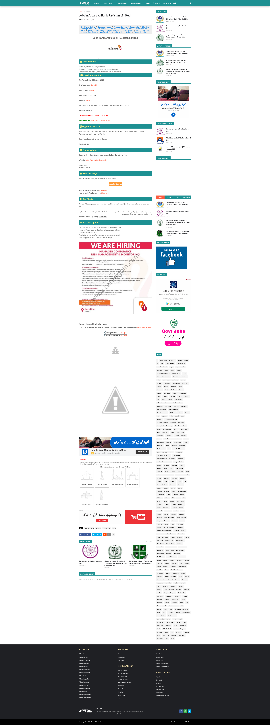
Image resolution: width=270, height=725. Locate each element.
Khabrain (164, 485)
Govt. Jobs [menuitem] (108, 3)
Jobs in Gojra (83, 691)
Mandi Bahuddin (181, 517)
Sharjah (167, 599)
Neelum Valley (170, 550)
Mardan (182, 521)
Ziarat (172, 638)
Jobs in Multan (83, 666)
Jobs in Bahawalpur (85, 694)
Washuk (173, 635)
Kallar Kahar (160, 475)
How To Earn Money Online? (100, 120)
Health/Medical (161, 449)
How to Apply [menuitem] (168, 3)
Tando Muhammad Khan (163, 619)
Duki (182, 416)
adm (162, 363)
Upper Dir (186, 632)
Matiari (166, 524)
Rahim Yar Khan (161, 580)
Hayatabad (182, 445)
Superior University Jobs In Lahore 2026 (90, 562)
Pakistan (186, 560)
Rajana (177, 580)
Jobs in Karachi (83, 657)
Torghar (182, 629)
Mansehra (166, 521)
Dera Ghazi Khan (161, 409)
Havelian (174, 445)
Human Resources (162, 452)
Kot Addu (159, 498)
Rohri (158, 586)
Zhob (166, 638)
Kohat (168, 494)
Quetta (187, 576)
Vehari (158, 635)
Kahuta (173, 471)
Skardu (164, 606)
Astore (166, 370)
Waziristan (160, 638)
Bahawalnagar (166, 376)
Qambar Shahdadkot (170, 576)
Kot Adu (167, 498)
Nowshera (182, 557)
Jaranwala (174, 465)
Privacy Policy (160, 686)
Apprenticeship (180, 367)
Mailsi (182, 511)
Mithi (158, 537)
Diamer (187, 413)
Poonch (179, 570)
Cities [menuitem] (148, 3)
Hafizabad (166, 439)
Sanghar (159, 593)
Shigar (183, 599)
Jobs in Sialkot (83, 676)
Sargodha (172, 593)
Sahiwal (181, 586)
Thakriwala (168, 625)
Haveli (167, 445)
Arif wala (159, 370)
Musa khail (160, 540)
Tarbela (180, 619)
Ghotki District (167, 429)
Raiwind (170, 580)
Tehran (184, 622)
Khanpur (159, 488)
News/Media (160, 553)
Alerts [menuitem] (157, 3)
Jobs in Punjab (127, 30)
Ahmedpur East (181, 363)
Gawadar (177, 426)
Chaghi (167, 390)
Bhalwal (166, 386)
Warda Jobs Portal (96, 722)
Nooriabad (177, 553)
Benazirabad (176, 383)
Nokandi (168, 553)
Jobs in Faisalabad (84, 663)
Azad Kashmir (176, 373)
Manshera (174, 521)
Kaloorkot (179, 475)
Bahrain (184, 376)
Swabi (158, 612)
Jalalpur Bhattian (178, 462)
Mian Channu (171, 527)
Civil (158, 399)
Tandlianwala (186, 612)
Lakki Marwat (180, 501)
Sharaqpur (160, 599)
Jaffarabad (168, 462)
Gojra (158, 432)
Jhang (165, 468)
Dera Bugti (184, 406)
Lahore (172, 501)
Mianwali (180, 527)
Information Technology (163, 455)
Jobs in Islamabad (84, 660)
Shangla (185, 596)
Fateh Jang (169, 426)
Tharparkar (182, 625)
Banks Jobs (175, 380)
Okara (165, 560)
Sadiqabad (173, 586)
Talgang (177, 612)
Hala (173, 439)
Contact (158, 683)
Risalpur (176, 583)
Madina (176, 511)
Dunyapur (159, 419)
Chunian (186, 396)
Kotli (173, 498)
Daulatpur (168, 406)
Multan (173, 537)
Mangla (159, 521)
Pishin (166, 570)
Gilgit (175, 429)
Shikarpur (159, 602)
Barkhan (159, 383)
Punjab (160, 197)
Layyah (159, 507)
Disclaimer (159, 692)
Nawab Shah (182, 547)
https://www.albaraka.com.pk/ (96, 160)
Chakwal (181, 390)
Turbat (166, 632)
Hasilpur (168, 442)
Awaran (179, 370)
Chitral (180, 396)
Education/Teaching (162, 422)
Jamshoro (166, 465)
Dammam (168, 403)
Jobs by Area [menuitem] (136, 3)
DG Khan (172, 413)
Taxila (178, 622)
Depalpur (176, 406)
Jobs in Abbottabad (85, 697)
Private (89, 100)
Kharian (173, 488)
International (176, 455)
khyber (174, 491)
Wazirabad (181, 635)
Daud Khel (160, 406)
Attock (172, 370)
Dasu (180, 403)
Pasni (181, 563)
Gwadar (159, 439)
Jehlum (159, 468)
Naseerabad (160, 547)
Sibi (187, 602)
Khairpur (172, 485)
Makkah (159, 514)
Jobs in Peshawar (84, 682)
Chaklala (173, 390)
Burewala (159, 390)
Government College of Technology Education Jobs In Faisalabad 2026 (140, 562)
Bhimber (173, 386)
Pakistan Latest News (96, 30)
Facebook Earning (120, 27)
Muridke (179, 537)
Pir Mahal (159, 570)
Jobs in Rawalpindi (84, 673)
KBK (185, 481)
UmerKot (178, 632)
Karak (165, 481)
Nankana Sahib (170, 543)
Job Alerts (159, 680)
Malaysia (159, 517)
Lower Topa (168, 511)
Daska (175, 403)
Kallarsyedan (169, 475)
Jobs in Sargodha (84, 679)
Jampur (159, 465)
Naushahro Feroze (171, 547)
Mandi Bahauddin (169, 517)
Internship (172, 458)
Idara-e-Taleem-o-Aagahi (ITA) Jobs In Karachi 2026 (178, 148)
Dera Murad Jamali (162, 413)
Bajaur (158, 380)
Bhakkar (159, 386)
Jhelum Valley (179, 468)
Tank (174, 619)
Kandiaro (174, 478)
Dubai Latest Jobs (101, 29)
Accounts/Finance (183, 360)
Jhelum (171, 468)
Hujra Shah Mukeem (178, 449)
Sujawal (159, 609)
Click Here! (103, 190)
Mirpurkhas (181, 534)
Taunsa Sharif (170, 622)
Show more (148, 541)
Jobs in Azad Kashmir (162, 666)
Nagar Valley (160, 543)
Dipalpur (164, 416)
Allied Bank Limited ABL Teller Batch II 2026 (178, 139)
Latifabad (181, 504)
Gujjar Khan (160, 435)
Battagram (167, 383)
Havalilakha (160, 445)
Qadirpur (159, 576)
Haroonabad (160, 442)
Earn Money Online (88, 27)
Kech (158, 485)
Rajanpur (184, 580)
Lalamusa (159, 504)
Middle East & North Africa (164, 530)
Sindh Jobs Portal (142, 30)
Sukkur (165, 609)
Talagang (170, 612)
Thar (175, 625)
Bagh (158, 376)
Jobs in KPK (159, 660)
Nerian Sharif (180, 550)
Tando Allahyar (172, 616)
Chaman (159, 393)
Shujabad (174, 602)
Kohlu (182, 494)
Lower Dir (159, 511)
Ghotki (159, 429)
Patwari (165, 566)
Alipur (171, 367)
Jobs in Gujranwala (84, 688)
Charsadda (167, 393)
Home (80, 11)
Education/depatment (171, 419)
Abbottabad (163, 360)
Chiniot (165, 396)
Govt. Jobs (165, 432)
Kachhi (167, 471)
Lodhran (174, 507)
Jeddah (182, 465)
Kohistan (175, 494)
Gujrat (177, 435)
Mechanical (180, 524)
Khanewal (180, 485)
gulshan (183, 435)
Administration (88, 11)
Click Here (123, 332)
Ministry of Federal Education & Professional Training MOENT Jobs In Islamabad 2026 (115, 563)
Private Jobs (106, 528)
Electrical (173, 422)
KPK (178, 197)
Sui (182, 606)
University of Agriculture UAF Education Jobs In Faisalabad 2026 (177, 18)
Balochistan (166, 380)
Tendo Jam (160, 625)
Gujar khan (181, 432)
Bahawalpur (176, 376)
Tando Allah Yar (161, 616)
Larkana (167, 504)
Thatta (158, 629)
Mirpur (183, 530)
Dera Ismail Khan (173, 409)
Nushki (159, 560)
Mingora (176, 530)
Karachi (94, 85)
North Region (160, 557)
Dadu (163, 399)
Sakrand (159, 589)
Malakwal (181, 514)
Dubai (177, 416)
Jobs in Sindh (160, 657)
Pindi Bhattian (182, 566)
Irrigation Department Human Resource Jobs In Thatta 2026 (176, 36)
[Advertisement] (115, 455)
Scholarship (160, 596)
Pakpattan (159, 563)
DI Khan (180, 413)
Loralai (181, 507)
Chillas (158, 396)
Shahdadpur (169, 596)
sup (171, 609)
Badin (184, 373)
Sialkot (181, 602)
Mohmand (165, 537)
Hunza (171, 452)
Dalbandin (160, 403)
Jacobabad (160, 462)
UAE (172, 632)
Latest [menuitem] (96, 3)
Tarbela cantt (160, 622)
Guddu (173, 432)
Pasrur (187, 563)
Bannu (183, 380)
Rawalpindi (168, 583)
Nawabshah (160, 550)
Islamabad (181, 458)
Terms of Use (160, 689)
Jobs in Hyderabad (84, 669)
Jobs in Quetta (83, 685)
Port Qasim (160, 573)
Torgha (176, 629)
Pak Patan (179, 560)
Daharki (169, 399)
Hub (169, 449)
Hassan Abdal (177, 442)
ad (157, 363)
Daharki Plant (178, 399)
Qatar (180, 576)
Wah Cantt (166, 635)
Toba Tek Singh (167, 629)
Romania (165, 586)
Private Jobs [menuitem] (122, 3)
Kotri (178, 498)
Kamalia (186, 475)
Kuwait (165, 501)
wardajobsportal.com (144, 327)
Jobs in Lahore (83, 654)
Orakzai (171, 560)
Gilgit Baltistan (184, 429)
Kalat (187, 471)
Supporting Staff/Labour (181, 609)
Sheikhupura (175, 599)
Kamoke (159, 478)
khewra (180, 488)
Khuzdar (166, 491)
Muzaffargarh (180, 540)
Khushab (159, 491)
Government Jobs (104, 27)
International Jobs (162, 458)
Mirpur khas (160, 534)
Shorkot (167, 602)
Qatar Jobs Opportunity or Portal (95, 32)
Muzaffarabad (169, 540)
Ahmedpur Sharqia (162, 367)
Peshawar (173, 566)
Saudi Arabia (181, 593)
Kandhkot (166, 478)
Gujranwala (169, 435)
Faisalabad (181, 422)
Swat (164, 612)
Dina (158, 416)
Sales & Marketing (169, 589)
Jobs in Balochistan (162, 663)
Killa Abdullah (182, 491)
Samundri (186, 589)
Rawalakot (160, 583)
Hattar (186, 442)
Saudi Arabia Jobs (113, 30)
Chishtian (172, 396)
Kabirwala (159, 471)
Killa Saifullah (160, 494)
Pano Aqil (174, 563)
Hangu (179, 439)
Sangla (165, 593)
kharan (166, 488)
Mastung (159, 524)
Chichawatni (182, 393)
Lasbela (174, 504)
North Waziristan (171, 557)
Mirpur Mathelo (170, 534)
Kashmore (172, 481)
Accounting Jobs (140, 32)
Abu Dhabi (172, 360)
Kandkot (182, 478)
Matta (172, 524)
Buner (180, 386)
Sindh (92, 90)
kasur (179, 481)
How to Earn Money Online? (121, 32)
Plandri (173, 570)
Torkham (159, 632)
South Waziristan (173, 606)
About (158, 677)
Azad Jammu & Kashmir (163, 373)
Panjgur (167, 563)
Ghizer (184, 426)
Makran (166, 514)
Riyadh (183, 583)
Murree (187, 537)
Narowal (179, 543)
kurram (159, 501)
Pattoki (159, 566)
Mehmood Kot (161, 527)
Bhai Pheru (185, 383)
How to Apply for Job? (162, 695)
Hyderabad (179, 452)
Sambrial (178, 589)
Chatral (175, 393)
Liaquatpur (166, 507)
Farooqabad (160, 426)
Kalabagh (180, 471)
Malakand (173, 514)
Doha (171, 416)
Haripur (186, 439)
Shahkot (177, 596)
